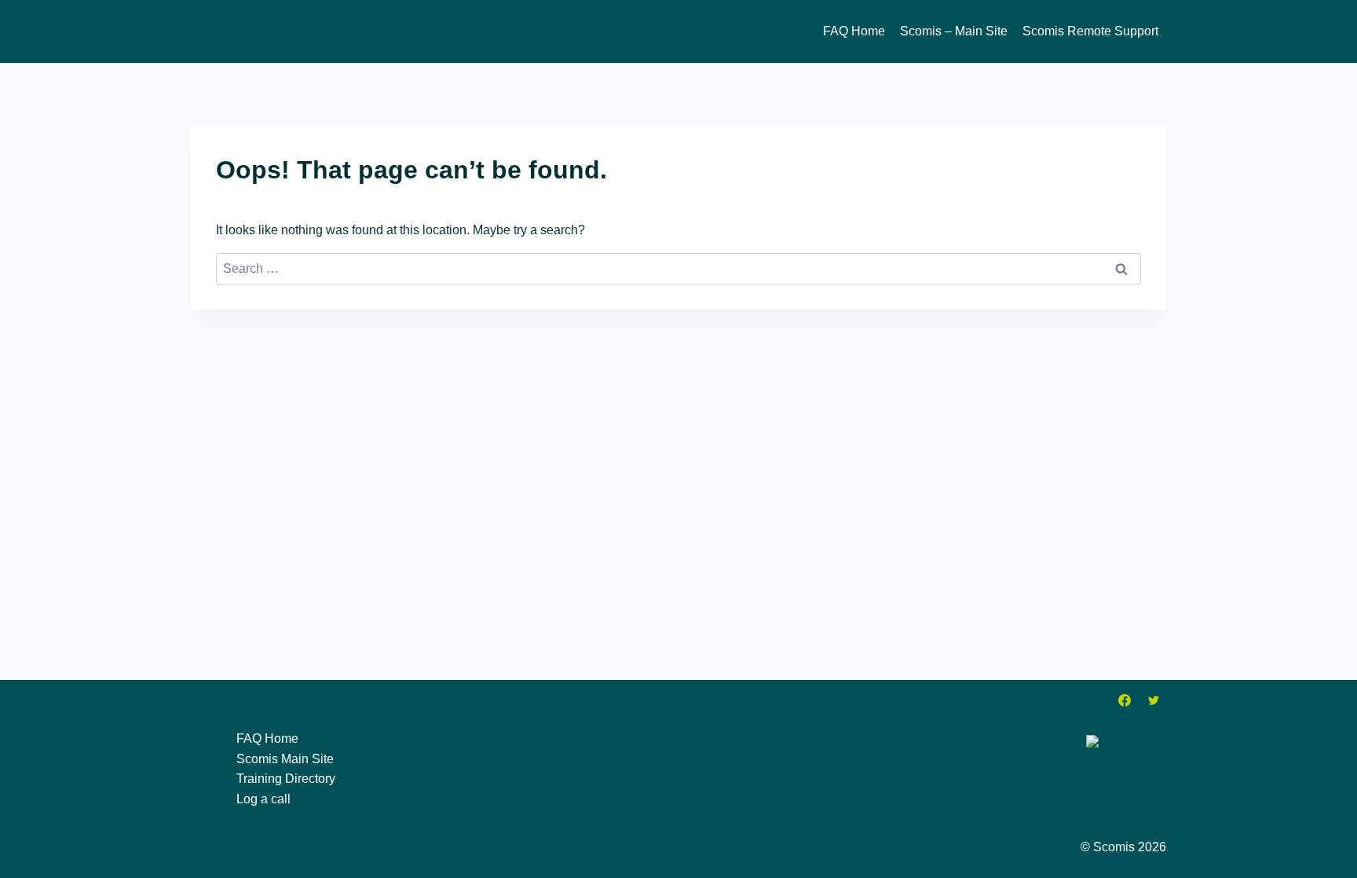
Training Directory (285, 778)
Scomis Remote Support (1090, 31)
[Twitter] (1153, 700)
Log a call (263, 799)
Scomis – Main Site (954, 31)
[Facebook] (1124, 700)
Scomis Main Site (285, 759)
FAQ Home (854, 31)
